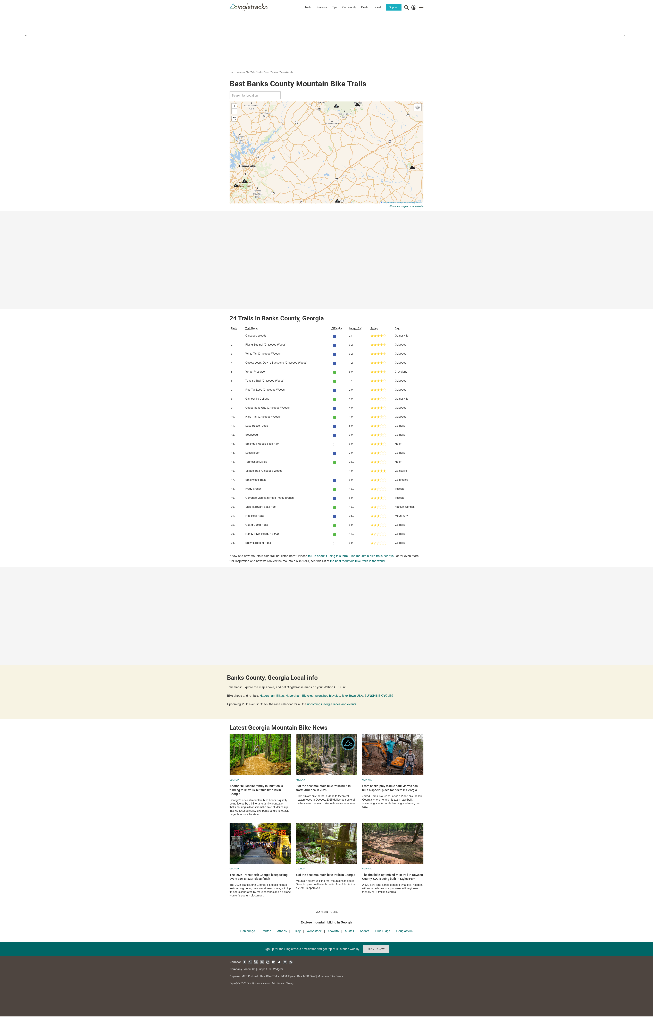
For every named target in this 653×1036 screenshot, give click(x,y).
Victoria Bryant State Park (260, 507)
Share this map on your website (406, 206)
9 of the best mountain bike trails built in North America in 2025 (323, 788)
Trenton (266, 931)
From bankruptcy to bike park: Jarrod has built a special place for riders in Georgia (390, 788)
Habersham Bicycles (299, 695)
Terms (280, 983)
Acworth (333, 931)
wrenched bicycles (327, 695)
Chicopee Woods (255, 335)
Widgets (278, 969)
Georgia (274, 72)
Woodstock (314, 931)
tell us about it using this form (328, 555)
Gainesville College (257, 398)
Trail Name (251, 328)
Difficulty (337, 328)
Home (232, 72)
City (397, 328)
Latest (377, 7)
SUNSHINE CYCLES (379, 695)
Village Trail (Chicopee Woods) (264, 471)
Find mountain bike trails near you (372, 555)
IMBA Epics (288, 976)
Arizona (300, 779)
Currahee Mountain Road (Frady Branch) (270, 498)
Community (349, 7)
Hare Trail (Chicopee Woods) (263, 416)
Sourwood (251, 434)
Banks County (286, 72)
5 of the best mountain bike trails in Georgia (325, 875)
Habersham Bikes (272, 695)
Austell (349, 931)
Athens (282, 931)
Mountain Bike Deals (330, 976)
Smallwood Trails (255, 480)
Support (393, 7)
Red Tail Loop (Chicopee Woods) (265, 389)
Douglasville (404, 931)
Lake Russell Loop (256, 425)
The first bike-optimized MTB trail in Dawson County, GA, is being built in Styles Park (392, 876)
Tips (334, 7)
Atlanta (364, 931)
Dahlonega (247, 931)
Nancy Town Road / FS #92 (262, 534)
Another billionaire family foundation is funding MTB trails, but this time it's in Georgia (256, 790)
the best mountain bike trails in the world (357, 561)
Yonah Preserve (255, 371)
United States (263, 72)
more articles (326, 911)
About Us (249, 969)
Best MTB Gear (306, 976)
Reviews (321, 7)
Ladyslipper (252, 453)
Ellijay (297, 931)
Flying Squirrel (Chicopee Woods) (265, 344)
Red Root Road (254, 516)
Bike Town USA (352, 695)
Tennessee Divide (256, 462)
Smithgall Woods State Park (262, 444)
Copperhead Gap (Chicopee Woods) (267, 407)
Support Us (264, 969)
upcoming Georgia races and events (331, 704)
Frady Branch (253, 489)
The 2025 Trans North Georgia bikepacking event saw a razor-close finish (259, 876)
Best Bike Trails (269, 976)
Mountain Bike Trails (246, 72)
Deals (364, 7)
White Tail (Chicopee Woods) (263, 353)
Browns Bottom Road (258, 543)
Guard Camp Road (256, 525)
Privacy (290, 983)
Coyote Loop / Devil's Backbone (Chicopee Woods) (276, 362)
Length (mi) (355, 328)
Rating (374, 328)
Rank (234, 328)
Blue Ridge (382, 931)
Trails (308, 7)
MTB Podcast (250, 976)
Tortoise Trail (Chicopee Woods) (264, 380)
